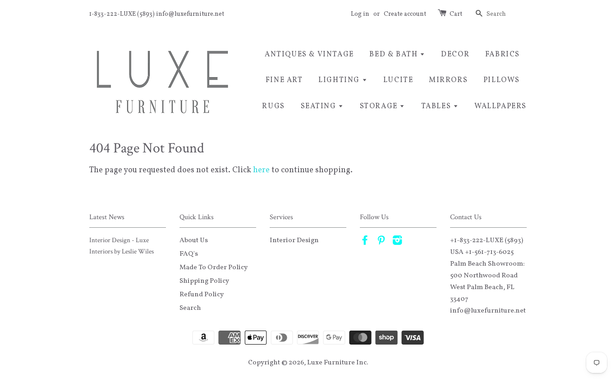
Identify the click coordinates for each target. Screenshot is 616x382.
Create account (405, 14)
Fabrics (502, 55)
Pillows (501, 80)
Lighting (340, 80)
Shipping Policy (204, 281)
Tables (437, 106)
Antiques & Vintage (309, 55)
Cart (456, 14)
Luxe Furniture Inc (337, 363)
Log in (360, 14)
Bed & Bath (394, 55)
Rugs (273, 106)
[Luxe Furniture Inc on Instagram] (397, 242)
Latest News (106, 217)
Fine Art (284, 80)
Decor (455, 55)
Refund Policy (201, 294)
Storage (380, 106)
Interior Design (294, 240)
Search (190, 308)
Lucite (398, 80)
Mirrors (448, 80)
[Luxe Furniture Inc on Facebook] (365, 242)
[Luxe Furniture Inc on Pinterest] (381, 242)
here (261, 170)
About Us (193, 240)
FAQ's (188, 254)
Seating (320, 106)
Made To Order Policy (213, 267)
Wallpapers (500, 106)
